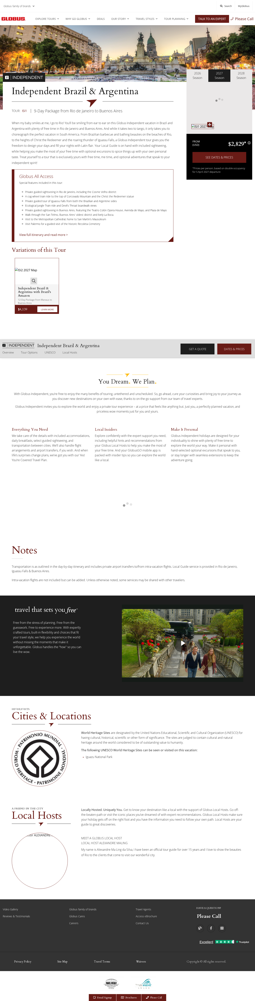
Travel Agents (143, 909)
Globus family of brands (17, 6)
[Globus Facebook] (211, 928)
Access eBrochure (146, 916)
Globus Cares (77, 916)
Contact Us (142, 923)
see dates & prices (219, 157)
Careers (73, 923)
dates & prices (234, 349)
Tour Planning (174, 19)
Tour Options (29, 352)
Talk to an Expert (212, 19)
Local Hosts (70, 352)
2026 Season (197, 75)
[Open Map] (202, 126)
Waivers (141, 961)
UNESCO (50, 352)
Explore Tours (45, 19)
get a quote (197, 349)
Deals (101, 19)
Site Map (62, 961)
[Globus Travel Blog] (200, 928)
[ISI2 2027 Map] (26, 271)
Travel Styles (145, 19)
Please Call (244, 18)
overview (8, 352)
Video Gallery (10, 909)
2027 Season (219, 75)
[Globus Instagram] (222, 928)
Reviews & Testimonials (16, 916)
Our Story (118, 19)
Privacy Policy (22, 961)
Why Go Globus (76, 19)
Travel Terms (102, 961)
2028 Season (241, 75)
